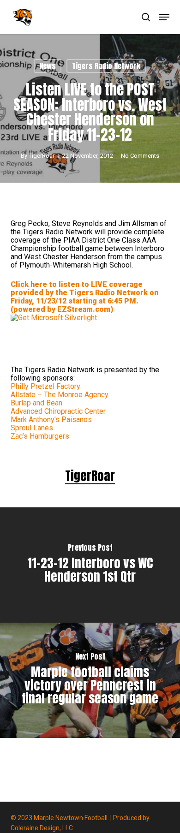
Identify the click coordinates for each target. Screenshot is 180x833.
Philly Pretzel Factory (45, 386)
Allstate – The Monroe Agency (59, 394)
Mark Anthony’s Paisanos (51, 419)
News (47, 65)
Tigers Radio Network (106, 65)
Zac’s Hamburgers (40, 436)
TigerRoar (41, 155)
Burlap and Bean (36, 403)
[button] (164, 17)
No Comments (140, 155)
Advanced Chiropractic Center (58, 411)
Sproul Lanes (32, 427)
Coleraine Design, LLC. (42, 828)
